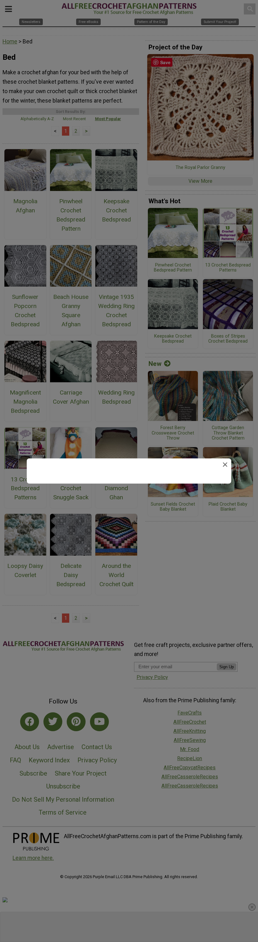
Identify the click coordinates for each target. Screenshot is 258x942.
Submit (129, 516)
